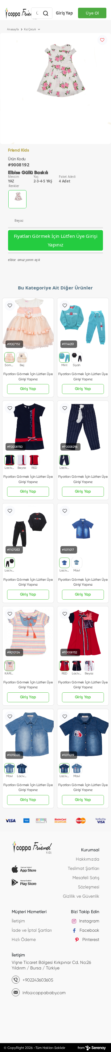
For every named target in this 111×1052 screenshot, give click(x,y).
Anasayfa (13, 29)
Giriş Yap (64, 13)
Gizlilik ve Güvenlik (81, 896)
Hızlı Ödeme (24, 940)
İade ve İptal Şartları (32, 930)
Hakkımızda (87, 859)
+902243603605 (37, 980)
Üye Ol (92, 13)
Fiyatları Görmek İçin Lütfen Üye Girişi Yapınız (55, 240)
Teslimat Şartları (83, 868)
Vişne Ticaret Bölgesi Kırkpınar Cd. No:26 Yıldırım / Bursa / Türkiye (51, 965)
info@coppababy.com (43, 993)
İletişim (18, 921)
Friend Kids (18, 150)
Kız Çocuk (30, 29)
